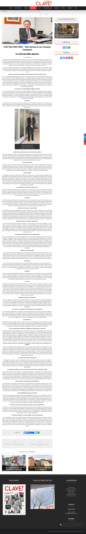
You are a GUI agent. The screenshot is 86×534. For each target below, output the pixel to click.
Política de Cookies (71, 495)
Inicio (10, 8)
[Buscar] (75, 8)
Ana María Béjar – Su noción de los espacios (14, 444)
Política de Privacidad (71, 494)
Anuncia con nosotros (71, 488)
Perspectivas (17, 8)
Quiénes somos (81, 531)
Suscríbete (69, 8)
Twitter (63, 8)
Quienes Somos (71, 493)
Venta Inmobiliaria (47, 8)
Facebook (56, 8)
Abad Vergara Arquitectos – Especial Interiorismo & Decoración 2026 (26, 11)
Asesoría (32, 8)
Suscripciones (71, 487)
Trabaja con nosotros (71, 490)
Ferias (39, 8)
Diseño (25, 8)
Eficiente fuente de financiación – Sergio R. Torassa (40, 444)
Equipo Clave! (71, 491)
